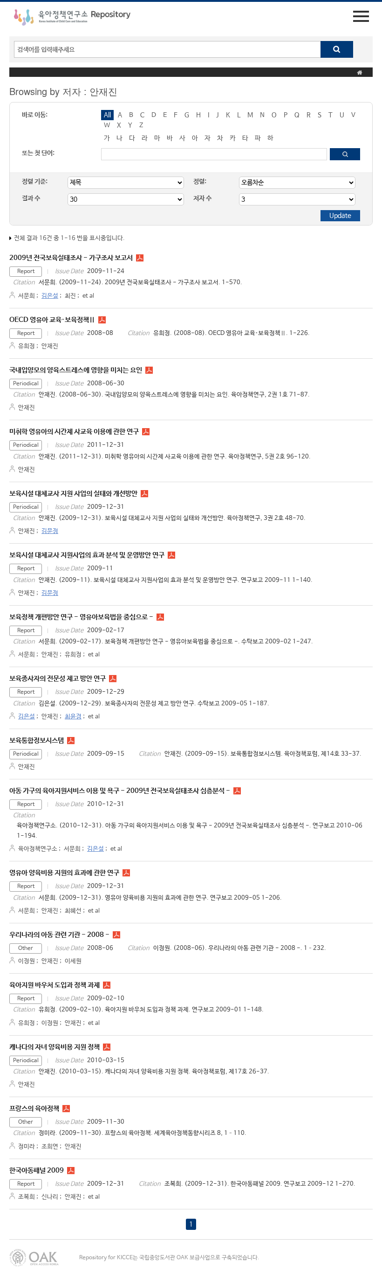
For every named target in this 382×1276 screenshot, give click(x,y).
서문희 (26, 296)
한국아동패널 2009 (36, 1170)
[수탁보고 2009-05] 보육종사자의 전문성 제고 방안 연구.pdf (112, 678)
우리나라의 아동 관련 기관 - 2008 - (59, 935)
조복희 (26, 1197)
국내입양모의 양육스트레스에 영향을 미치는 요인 (75, 370)
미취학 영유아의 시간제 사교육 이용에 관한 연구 (74, 432)
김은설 (49, 296)
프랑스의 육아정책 (34, 1108)
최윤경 (73, 716)
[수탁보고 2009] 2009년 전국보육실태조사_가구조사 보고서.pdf (139, 258)
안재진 (49, 346)
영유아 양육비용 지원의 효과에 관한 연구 (64, 873)
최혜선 (73, 911)
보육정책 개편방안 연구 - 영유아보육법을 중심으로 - (81, 617)
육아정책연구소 (37, 849)
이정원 (26, 961)
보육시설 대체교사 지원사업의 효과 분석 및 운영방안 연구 (86, 555)
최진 (70, 296)
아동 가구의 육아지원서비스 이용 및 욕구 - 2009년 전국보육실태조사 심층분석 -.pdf (237, 791)
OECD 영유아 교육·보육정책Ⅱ (52, 320)
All (107, 115)
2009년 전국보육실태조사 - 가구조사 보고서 (71, 258)
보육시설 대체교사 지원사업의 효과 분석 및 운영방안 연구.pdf (171, 555)
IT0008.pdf (66, 1108)
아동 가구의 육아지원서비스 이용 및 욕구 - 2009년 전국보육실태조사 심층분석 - (119, 791)
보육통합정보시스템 (36, 740)
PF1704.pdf (106, 1047)
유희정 (26, 346)
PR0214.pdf (149, 370)
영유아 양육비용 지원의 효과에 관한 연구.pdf (126, 873)
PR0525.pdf (146, 432)
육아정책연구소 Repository (72, 19)
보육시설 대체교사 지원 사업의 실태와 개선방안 (73, 494)
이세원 (73, 961)
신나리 (49, 1197)
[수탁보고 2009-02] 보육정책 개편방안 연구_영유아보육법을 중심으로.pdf (160, 617)
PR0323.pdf (144, 494)
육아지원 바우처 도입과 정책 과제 (54, 985)
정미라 (26, 1146)
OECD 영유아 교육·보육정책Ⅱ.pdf (102, 320)
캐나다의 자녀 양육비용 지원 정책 (54, 1047)
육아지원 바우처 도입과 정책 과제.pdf (106, 985)
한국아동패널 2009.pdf (71, 1170)
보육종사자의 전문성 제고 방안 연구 (57, 678)
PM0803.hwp (116, 935)
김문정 (49, 531)
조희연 (49, 1146)
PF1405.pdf (71, 740)
